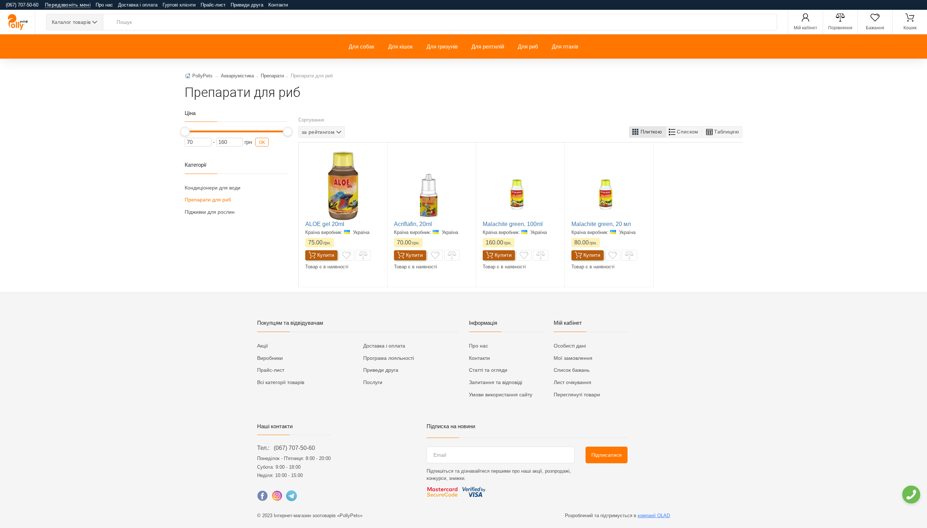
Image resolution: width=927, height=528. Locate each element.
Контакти (278, 5)
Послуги (372, 382)
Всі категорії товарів (280, 382)
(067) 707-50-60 (294, 448)
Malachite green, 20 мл (601, 224)
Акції (262, 346)
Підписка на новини (451, 426)
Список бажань (572, 370)
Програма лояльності (388, 358)
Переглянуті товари (577, 394)
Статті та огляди (488, 370)
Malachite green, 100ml (513, 224)
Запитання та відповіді (495, 382)
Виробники (270, 358)
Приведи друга (247, 5)
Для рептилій (487, 46)
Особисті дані (570, 346)
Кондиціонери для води (212, 188)
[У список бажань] (346, 255)
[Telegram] (291, 497)
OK (262, 142)
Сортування (311, 120)
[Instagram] (277, 497)
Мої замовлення (573, 358)
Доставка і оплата (138, 5)
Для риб (528, 46)
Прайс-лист (213, 5)
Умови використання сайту (500, 394)
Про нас (104, 5)
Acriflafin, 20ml (413, 224)
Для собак (361, 46)
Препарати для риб (208, 200)
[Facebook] (262, 497)
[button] (647, 132)
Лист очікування (572, 382)
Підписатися (606, 455)
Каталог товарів (71, 22)
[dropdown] (911, 494)
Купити (325, 255)
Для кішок (400, 46)
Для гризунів (442, 46)
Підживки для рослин (210, 212)
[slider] (185, 131)
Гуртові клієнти (179, 5)
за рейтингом (318, 132)
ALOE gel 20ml (324, 224)
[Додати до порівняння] (363, 255)
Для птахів (565, 46)
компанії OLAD (654, 515)
